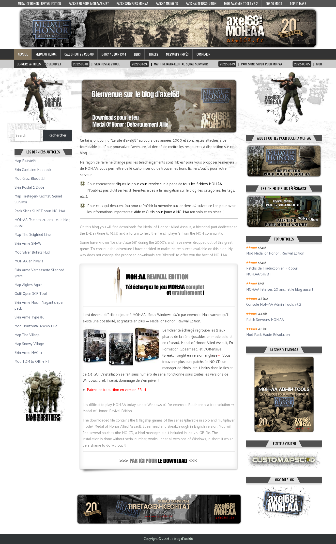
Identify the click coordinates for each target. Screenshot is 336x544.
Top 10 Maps (298, 3)
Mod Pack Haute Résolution (268, 335)
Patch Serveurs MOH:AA (132, 3)
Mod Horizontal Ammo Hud (36, 326)
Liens (137, 54)
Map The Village (27, 335)
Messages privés (177, 54)
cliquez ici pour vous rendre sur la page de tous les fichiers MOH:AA (169, 184)
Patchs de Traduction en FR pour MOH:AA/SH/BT (272, 271)
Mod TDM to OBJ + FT (32, 362)
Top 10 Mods (273, 3)
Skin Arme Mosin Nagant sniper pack (39, 306)
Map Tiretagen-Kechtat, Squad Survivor (38, 199)
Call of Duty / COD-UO (79, 54)
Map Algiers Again (29, 285)
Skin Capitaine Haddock (33, 170)
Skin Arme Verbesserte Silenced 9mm (39, 273)
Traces (153, 54)
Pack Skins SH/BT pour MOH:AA (40, 211)
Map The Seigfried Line (33, 235)
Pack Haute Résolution (201, 3)
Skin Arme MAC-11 (28, 353)
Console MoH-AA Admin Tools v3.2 (273, 305)
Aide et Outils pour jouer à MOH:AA (161, 212)
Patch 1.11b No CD (167, 3)
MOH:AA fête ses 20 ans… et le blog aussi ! (42, 223)
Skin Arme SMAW (28, 244)
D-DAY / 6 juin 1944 (114, 54)
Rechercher (57, 135)
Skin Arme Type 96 (30, 317)
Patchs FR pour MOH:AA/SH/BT (89, 3)
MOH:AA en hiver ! (29, 261)
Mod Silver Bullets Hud (32, 252)
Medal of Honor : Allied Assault (167, 227)
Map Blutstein (25, 161)
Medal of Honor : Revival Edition (39, 3)
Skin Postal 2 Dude (29, 187)
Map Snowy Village (29, 344)
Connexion (203, 54)
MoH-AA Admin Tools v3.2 (241, 3)
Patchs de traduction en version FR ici (116, 390)
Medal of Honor (46, 54)
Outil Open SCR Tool (31, 294)
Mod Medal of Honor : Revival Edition (275, 254)
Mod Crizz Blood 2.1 (30, 179)
